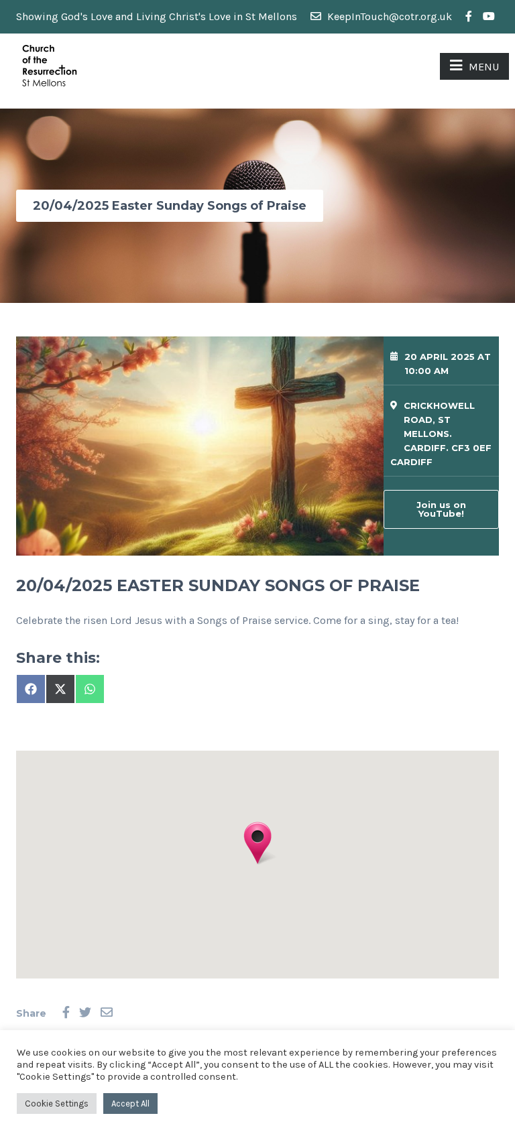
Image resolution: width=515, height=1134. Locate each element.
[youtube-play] (489, 17)
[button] (257, 843)
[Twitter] (85, 1013)
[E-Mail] (107, 1013)
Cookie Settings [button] (57, 1103)
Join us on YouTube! (441, 509)
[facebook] (469, 17)
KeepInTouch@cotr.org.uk (388, 16)
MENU (484, 66)
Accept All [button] (130, 1103)
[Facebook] (66, 1013)
